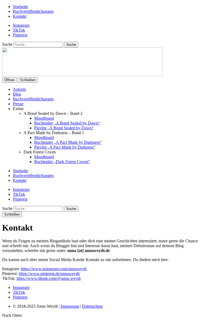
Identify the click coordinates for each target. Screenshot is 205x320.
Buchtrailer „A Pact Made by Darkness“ (68, 142)
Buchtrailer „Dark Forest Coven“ (62, 161)
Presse (18, 103)
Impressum (70, 306)
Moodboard (44, 118)
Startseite (20, 6)
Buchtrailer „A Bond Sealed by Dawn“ (67, 123)
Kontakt (19, 16)
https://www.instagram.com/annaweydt (53, 268)
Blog (17, 94)
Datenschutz (92, 306)
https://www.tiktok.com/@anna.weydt (49, 278)
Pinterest (20, 35)
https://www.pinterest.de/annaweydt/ (49, 273)
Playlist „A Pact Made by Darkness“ (64, 147)
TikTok (19, 30)
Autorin (19, 89)
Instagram (21, 25)
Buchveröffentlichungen (33, 11)
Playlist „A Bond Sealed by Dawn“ (64, 128)
